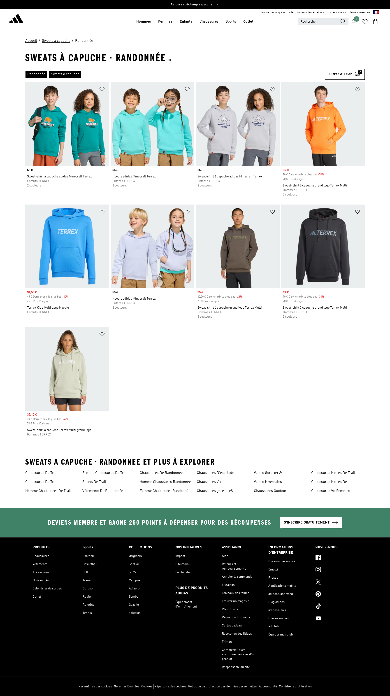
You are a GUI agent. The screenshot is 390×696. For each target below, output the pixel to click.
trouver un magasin (273, 12)
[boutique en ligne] (16, 19)
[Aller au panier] (375, 21)
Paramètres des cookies (95, 686)
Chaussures (209, 21)
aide (290, 12)
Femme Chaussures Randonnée (165, 491)
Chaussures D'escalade (215, 473)
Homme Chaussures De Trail (48, 491)
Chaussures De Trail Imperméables (41, 482)
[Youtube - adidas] (336, 619)
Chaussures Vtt (209, 482)
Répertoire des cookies (170, 686)
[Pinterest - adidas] (336, 595)
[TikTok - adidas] (336, 607)
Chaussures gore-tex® (215, 491)
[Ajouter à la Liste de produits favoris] (102, 90)
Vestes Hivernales (268, 482)
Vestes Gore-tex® (268, 473)
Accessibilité (268, 686)
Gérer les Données (126, 686)
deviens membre (360, 12)
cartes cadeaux (337, 12)
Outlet (248, 21)
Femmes (165, 21)
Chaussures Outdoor (270, 491)
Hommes (143, 21)
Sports (231, 21)
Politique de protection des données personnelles (222, 686)
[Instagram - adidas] (336, 570)
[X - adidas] (336, 582)
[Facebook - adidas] (336, 558)
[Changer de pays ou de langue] (376, 12)
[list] (175, 74)
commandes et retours (310, 12)
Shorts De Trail (94, 482)
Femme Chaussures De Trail (105, 473)
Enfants (186, 21)
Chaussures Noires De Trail (333, 473)
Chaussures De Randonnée (161, 473)
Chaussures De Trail (41, 473)
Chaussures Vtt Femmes (330, 491)
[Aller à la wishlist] (364, 21)
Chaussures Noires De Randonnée (329, 482)
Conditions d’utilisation (295, 686)
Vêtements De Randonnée (102, 491)
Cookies (146, 686)
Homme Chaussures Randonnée (165, 482)
